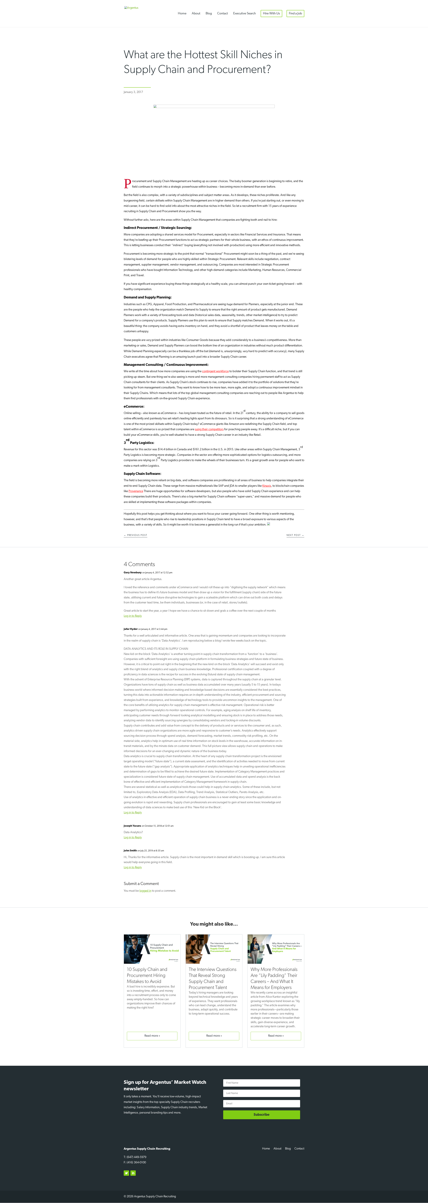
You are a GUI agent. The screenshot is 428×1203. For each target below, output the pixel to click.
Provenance (136, 491)
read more (151, 1035)
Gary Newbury (133, 572)
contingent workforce (215, 371)
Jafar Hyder (131, 629)
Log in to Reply (133, 616)
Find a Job (295, 13)
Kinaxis (266, 486)
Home (182, 13)
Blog (209, 13)
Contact (222, 13)
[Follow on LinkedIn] (133, 1173)
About (196, 13)
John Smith (130, 850)
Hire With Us (271, 13)
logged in (145, 891)
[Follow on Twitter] (126, 1173)
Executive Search (244, 13)
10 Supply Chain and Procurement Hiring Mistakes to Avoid (147, 975)
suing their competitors (209, 429)
